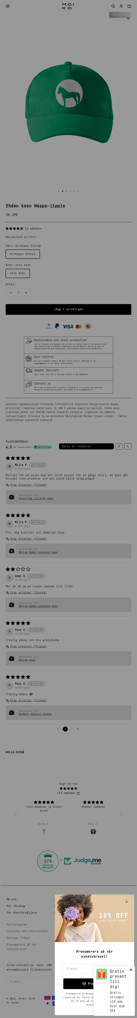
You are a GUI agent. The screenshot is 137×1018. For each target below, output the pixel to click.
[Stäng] (126, 902)
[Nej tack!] (131, 970)
